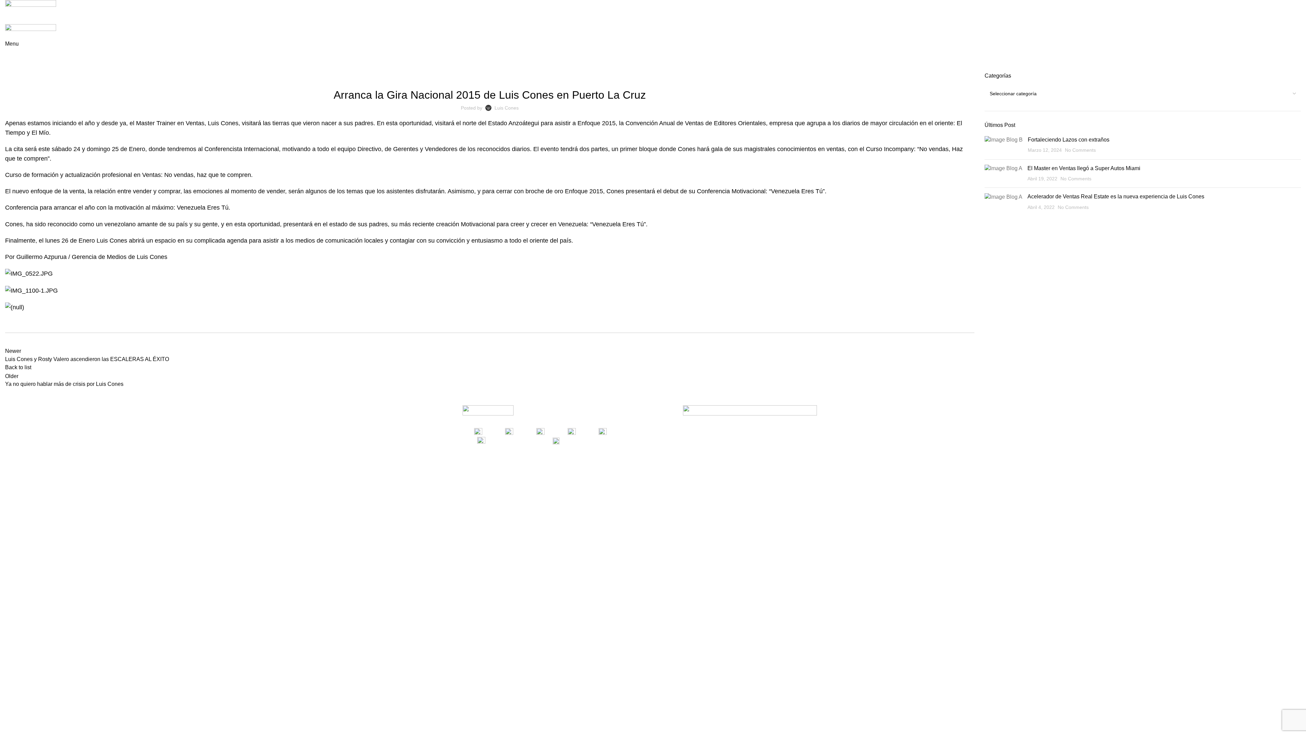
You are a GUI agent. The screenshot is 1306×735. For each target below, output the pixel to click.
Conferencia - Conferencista (398, 76)
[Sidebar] (8, 487)
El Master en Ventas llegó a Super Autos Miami (1083, 168)
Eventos (541, 76)
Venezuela (665, 76)
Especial (518, 76)
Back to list (18, 367)
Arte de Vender (39, 68)
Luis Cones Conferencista (619, 76)
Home (10, 68)
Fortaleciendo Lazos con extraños (1068, 140)
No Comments (1080, 150)
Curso (442, 76)
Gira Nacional (570, 76)
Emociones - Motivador (479, 76)
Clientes (351, 76)
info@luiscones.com (599, 440)
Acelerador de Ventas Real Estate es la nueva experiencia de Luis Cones (1115, 196)
